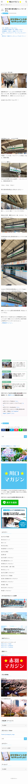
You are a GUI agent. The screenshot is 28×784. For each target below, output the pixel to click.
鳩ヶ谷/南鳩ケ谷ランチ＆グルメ (10, 578)
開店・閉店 (5, 584)
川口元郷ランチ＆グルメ (8, 572)
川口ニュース (5, 13)
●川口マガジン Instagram (7, 645)
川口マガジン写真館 (7, 575)
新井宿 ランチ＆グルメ (8, 548)
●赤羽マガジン (4, 655)
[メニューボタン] (2, 2)
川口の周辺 (5, 551)
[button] (3, 430)
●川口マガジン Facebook (7, 647)
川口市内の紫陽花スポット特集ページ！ (10, 446)
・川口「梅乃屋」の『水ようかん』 (9, 28)
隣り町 (4, 554)
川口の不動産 (6, 536)
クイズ (4, 542)
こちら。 (17, 401)
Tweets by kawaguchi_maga (7, 734)
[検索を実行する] (25, 436)
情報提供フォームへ (7, 322)
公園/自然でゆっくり (8, 560)
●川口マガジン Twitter (6, 643)
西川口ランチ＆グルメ (8, 563)
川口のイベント (6, 539)
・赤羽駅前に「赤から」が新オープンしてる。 (12, 31)
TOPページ (11, 395)
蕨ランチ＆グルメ (7, 590)
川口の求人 (5, 545)
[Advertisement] (14, 53)
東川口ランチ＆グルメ (8, 581)
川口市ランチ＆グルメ (8, 587)
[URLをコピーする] (25, 430)
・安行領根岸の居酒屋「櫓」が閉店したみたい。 (12, 29)
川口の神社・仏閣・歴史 (8, 566)
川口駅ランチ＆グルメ (8, 557)
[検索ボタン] (26, 2)
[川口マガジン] (14, 2)
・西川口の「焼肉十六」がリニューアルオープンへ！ (13, 36)
